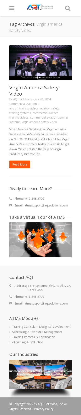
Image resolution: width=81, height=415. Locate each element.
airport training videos (24, 108)
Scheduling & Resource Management (37, 332)
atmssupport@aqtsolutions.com (46, 205)
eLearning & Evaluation (27, 342)
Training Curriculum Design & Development (41, 327)
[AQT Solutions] (40, 8)
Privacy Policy (44, 409)
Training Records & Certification (33, 337)
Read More (19, 164)
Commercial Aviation (23, 104)
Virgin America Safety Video (34, 90)
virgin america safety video (39, 122)
